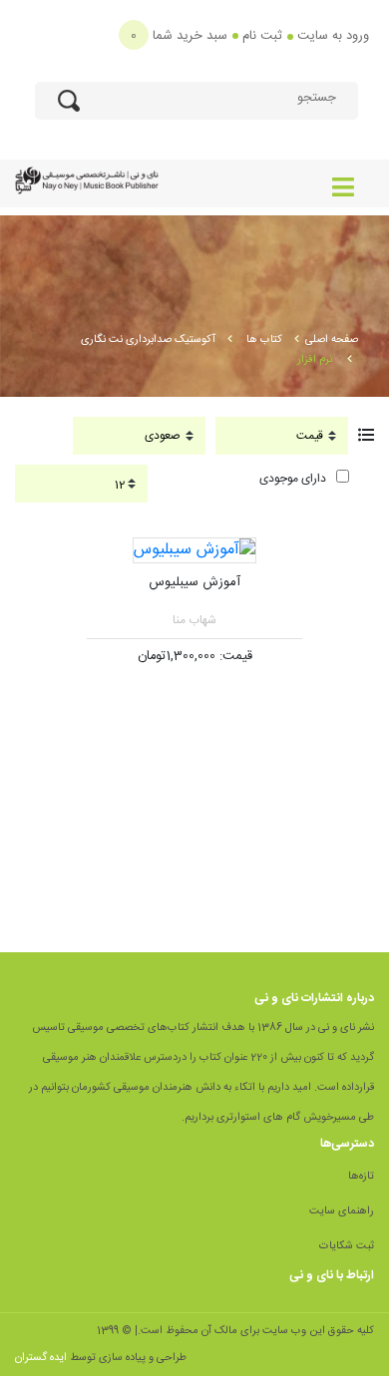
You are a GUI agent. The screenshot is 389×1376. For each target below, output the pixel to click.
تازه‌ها (361, 1177)
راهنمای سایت (341, 1211)
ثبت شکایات (346, 1246)
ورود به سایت (333, 36)
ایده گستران (41, 1358)
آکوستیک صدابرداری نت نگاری (148, 340)
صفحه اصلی (331, 340)
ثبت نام (262, 36)
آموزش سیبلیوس (194, 582)
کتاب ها (264, 340)
